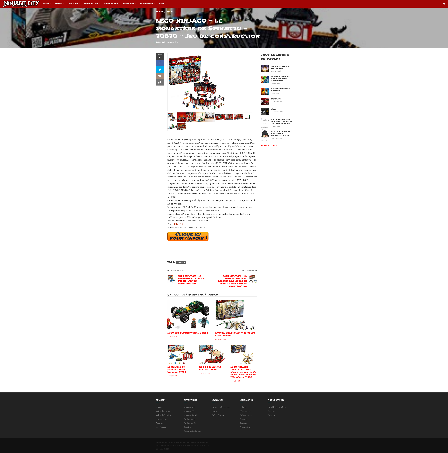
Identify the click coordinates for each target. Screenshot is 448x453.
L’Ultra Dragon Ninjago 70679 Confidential (235, 334)
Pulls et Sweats (246, 415)
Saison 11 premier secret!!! (280, 89)
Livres (214, 411)
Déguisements (245, 411)
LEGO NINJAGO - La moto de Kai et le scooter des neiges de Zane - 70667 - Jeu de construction (232, 281)
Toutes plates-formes (192, 431)
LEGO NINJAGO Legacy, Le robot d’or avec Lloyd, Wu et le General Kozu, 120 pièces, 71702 (243, 372)
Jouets (46, 4)
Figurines (159, 423)
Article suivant (248, 270)
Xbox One (188, 427)
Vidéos (58, 4)
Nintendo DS (189, 411)
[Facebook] (160, 63)
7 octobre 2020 (172, 376)
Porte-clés (272, 415)
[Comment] (160, 76)
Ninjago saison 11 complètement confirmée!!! (280, 78)
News (161, 4)
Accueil (160, 12)
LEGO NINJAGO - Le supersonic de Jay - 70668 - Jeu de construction (191, 280)
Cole (273, 109)
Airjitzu (159, 407)
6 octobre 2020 (204, 373)
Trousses (271, 411)
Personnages (91, 4)
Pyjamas (243, 419)
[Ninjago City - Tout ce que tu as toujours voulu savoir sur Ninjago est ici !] (21, 3)
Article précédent (177, 270)
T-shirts (243, 407)
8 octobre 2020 (220, 339)
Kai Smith (276, 99)
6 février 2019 (276, 71)
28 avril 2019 (275, 93)
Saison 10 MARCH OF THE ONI (280, 67)
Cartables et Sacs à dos (277, 407)
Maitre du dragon (163, 411)
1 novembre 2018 (277, 112)
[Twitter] (160, 69)
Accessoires (146, 4)
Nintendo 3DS (189, 407)
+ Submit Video (269, 145)
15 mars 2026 (172, 336)
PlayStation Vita (190, 423)
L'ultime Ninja (160, 42)
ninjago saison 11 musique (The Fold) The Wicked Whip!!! (281, 121)
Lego (202, 442)
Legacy (169, 12)
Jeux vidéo (72, 4)
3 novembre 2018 (277, 101)
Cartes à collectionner (221, 407)
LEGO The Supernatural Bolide (187, 333)
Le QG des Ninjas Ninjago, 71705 (210, 368)
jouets (181, 262)
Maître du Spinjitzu (163, 415)
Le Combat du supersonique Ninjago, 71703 (176, 369)
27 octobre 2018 (276, 138)
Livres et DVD (111, 4)
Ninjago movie (161, 419)
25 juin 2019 (275, 83)
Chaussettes (245, 427)
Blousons (243, 423)
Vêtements (128, 4)
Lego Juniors (161, 427)
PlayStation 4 (189, 419)
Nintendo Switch (190, 415)
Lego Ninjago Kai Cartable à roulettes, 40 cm (280, 133)
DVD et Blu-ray (218, 415)
